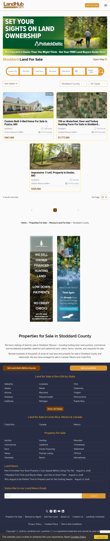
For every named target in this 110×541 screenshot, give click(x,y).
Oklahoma (78, 388)
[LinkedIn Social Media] (63, 511)
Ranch (42, 457)
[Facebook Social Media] (55, 511)
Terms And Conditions (71, 524)
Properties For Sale (38, 223)
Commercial (10, 445)
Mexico (77, 424)
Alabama (8, 384)
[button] (32, 210)
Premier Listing (46, 453)
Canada (42, 424)
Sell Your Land (92, 5)
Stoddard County (81, 223)
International (79, 457)
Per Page (96, 197)
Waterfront (79, 449)
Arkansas (8, 397)
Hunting (42, 440)
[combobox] (88, 71)
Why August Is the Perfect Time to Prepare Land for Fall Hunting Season (38, 479)
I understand (101, 537)
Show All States (55, 409)
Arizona (7, 392)
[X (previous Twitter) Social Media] (47, 511)
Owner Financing (47, 449)
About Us (65, 517)
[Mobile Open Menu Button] (105, 5)
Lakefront (43, 445)
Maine (42, 388)
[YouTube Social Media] (59, 511)
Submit (94, 496)
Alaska (7, 388)
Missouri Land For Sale (59, 223)
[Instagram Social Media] (51, 511)
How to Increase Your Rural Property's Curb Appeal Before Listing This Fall (39, 471)
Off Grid (77, 453)
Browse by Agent (33, 517)
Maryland (43, 392)
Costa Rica (9, 424)
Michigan (43, 401)
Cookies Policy (78, 537)
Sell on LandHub (88, 368)
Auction (7, 440)
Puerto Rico (79, 401)
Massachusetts (46, 397)
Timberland (79, 445)
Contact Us (77, 517)
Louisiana (43, 384)
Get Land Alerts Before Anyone (21, 368)
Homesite (8, 457)
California (8, 401)
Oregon (77, 392)
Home (24, 223)
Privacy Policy (35, 524)
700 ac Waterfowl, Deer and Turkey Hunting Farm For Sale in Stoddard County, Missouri (78, 123)
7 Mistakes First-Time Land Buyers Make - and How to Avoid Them (35, 475)
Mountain (78, 440)
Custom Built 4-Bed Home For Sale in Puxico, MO (25, 123)
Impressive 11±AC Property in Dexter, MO (52, 174)
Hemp (7, 453)
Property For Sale (14, 517)
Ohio (76, 384)
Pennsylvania (80, 397)
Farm (6, 449)
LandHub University (95, 517)
